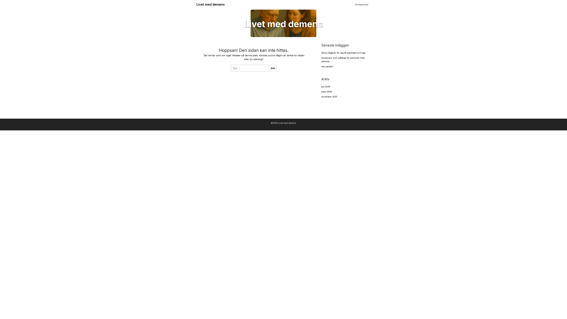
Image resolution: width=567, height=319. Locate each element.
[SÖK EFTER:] (250, 68)
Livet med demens (210, 4)
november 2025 (329, 96)
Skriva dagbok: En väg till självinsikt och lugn (343, 52)
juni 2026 (325, 86)
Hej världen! (327, 66)
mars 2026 (326, 91)
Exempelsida (361, 4)
